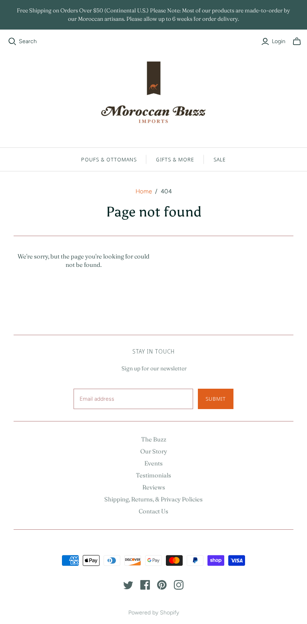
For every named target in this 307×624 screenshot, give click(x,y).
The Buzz (153, 439)
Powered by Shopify (153, 612)
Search (28, 41)
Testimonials (153, 475)
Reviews (153, 487)
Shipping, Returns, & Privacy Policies (153, 499)
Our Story (153, 451)
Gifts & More (175, 159)
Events (153, 463)
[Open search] (12, 42)
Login (278, 41)
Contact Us (153, 511)
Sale (219, 159)
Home (144, 191)
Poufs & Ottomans (109, 159)
